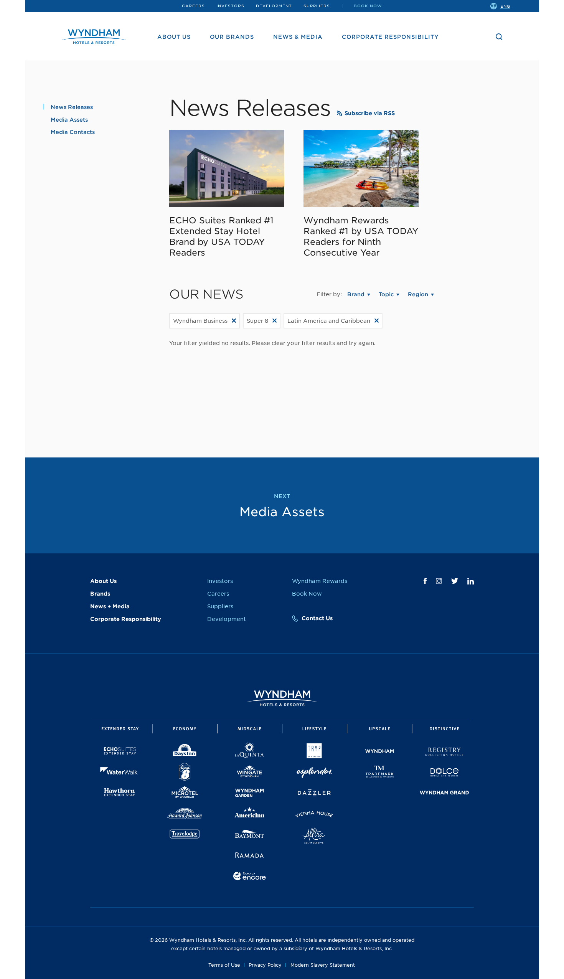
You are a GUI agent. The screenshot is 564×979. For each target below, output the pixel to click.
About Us (174, 37)
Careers (193, 5)
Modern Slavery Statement (322, 965)
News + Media (110, 606)
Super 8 (257, 321)
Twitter (454, 581)
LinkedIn (470, 581)
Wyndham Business (200, 321)
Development (274, 5)
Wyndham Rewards (319, 581)
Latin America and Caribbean (328, 321)
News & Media (298, 37)
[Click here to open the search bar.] (499, 36)
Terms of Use (224, 965)
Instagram (439, 581)
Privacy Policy (265, 965)
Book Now (368, 5)
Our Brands (232, 37)
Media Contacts (73, 132)
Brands (100, 594)
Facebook (425, 581)
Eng (505, 5)
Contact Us (317, 618)
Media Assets (69, 120)
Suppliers (316, 5)
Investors (230, 5)
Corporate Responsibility (390, 37)
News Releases (72, 107)
